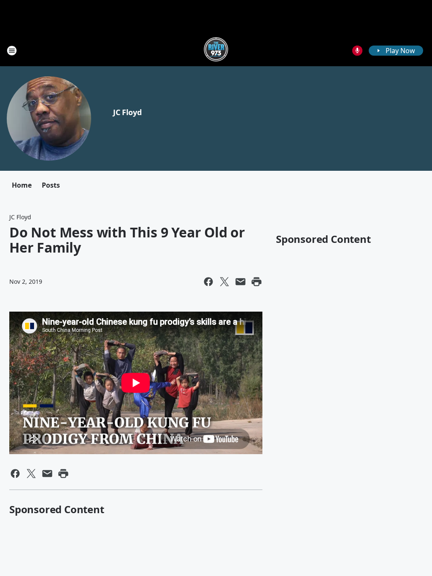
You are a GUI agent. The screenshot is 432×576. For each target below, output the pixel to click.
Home (22, 185)
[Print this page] (256, 282)
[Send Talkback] (357, 51)
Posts (51, 185)
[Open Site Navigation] (12, 51)
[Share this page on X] (224, 282)
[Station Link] (216, 50)
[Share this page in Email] (240, 282)
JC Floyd (127, 112)
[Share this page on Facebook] (208, 282)
